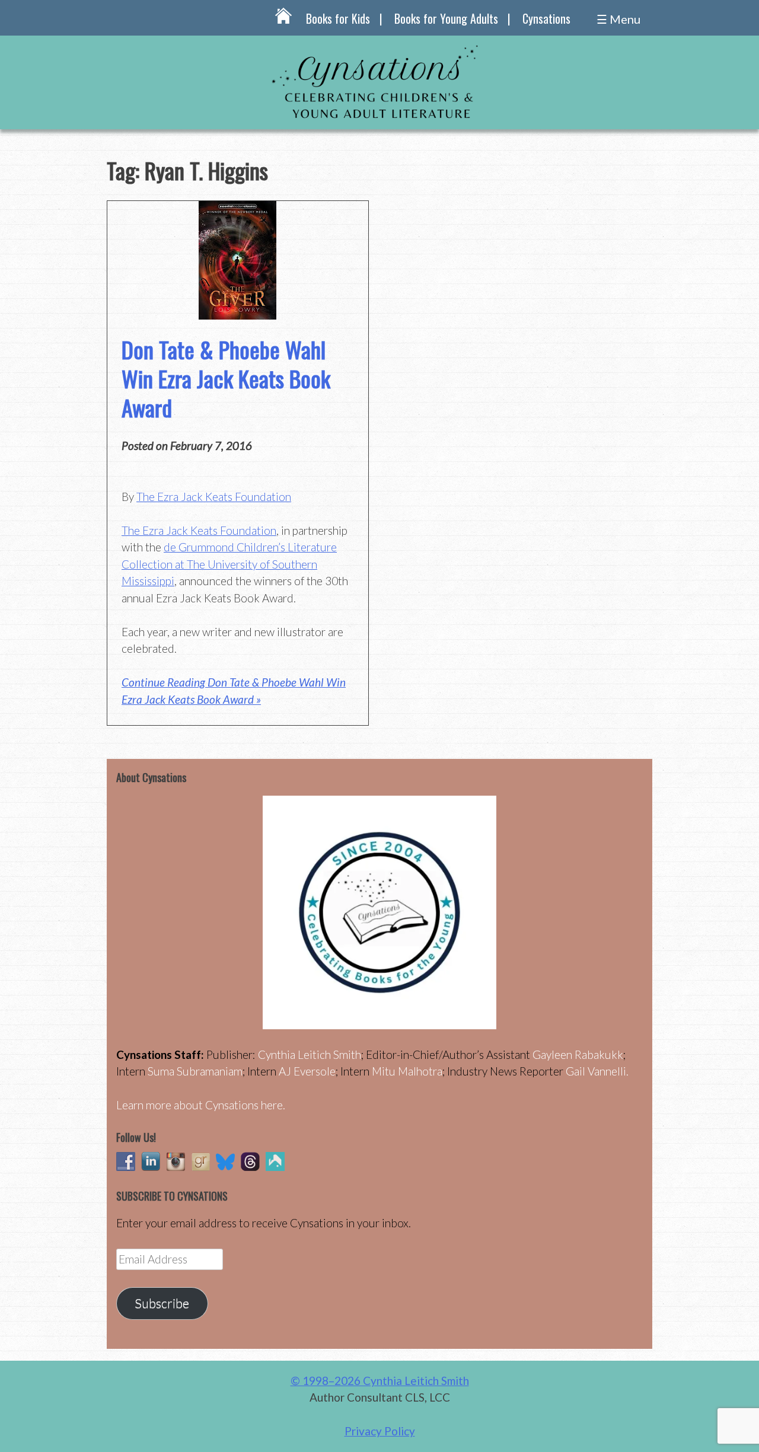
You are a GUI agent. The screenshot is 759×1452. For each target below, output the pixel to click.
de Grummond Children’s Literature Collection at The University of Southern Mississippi (229, 564)
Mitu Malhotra (407, 1071)
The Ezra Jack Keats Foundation (213, 496)
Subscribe (162, 1303)
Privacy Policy (380, 1431)
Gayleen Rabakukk (577, 1054)
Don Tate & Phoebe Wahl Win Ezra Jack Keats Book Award (226, 379)
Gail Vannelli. (597, 1071)
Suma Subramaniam (195, 1071)
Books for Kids (338, 18)
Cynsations (546, 18)
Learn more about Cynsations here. (200, 1105)
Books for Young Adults (446, 18)
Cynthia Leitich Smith (309, 1054)
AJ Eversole (307, 1071)
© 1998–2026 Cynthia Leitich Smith (380, 1380)
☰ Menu (618, 19)
